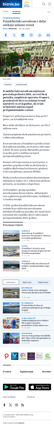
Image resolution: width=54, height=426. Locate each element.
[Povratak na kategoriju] (49, 12)
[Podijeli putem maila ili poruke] (48, 35)
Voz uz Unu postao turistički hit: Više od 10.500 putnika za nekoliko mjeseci (36, 338)
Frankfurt (7, 84)
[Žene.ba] (31, 356)
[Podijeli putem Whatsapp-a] (40, 35)
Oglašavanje (26, 372)
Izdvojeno (11, 282)
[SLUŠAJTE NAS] (23, 356)
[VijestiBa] (15, 356)
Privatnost (31, 397)
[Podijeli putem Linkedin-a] (23, 35)
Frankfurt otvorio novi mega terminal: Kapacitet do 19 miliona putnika (36, 250)
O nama (7, 372)
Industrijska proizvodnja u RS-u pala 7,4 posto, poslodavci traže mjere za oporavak (35, 322)
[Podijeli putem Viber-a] (31, 35)
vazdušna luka (21, 84)
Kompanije (17, 11)
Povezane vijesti (13, 225)
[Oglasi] (6, 356)
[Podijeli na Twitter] (14, 35)
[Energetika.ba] (47, 356)
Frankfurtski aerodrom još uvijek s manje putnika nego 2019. (36, 266)
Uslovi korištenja (9, 397)
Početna (5, 11)
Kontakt (46, 372)
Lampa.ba (20, 423)
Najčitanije (43, 282)
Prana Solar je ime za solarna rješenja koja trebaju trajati (36, 307)
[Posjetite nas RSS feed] (22, 405)
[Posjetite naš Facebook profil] (4, 405)
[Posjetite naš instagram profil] (16, 405)
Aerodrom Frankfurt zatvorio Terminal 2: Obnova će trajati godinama (36, 235)
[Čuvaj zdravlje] (39, 356)
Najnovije (27, 282)
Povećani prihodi (11, 18)
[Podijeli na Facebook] (6, 35)
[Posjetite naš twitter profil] (10, 405)
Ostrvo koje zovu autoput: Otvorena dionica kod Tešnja (36, 291)
